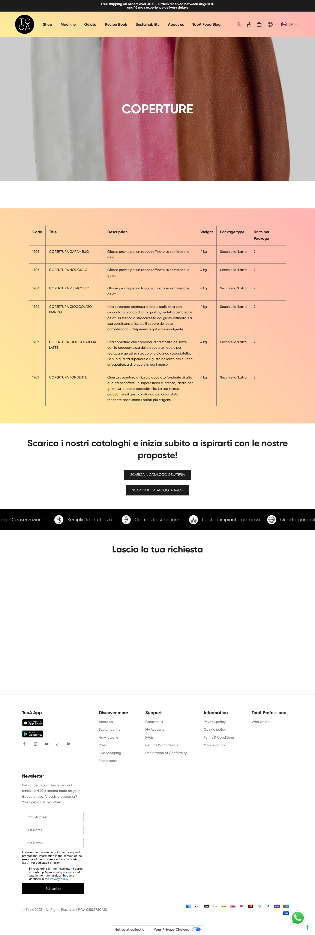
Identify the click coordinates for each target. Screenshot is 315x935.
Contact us (154, 722)
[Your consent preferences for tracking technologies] (307, 927)
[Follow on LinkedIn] (69, 744)
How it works (108, 737)
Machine (68, 24)
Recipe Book (116, 24)
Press (103, 745)
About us (176, 24)
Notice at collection (130, 929)
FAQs (149, 737)
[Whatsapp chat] (297, 917)
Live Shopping (110, 753)
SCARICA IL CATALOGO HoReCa (157, 490)
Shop (47, 24)
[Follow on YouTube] (46, 744)
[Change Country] (273, 24)
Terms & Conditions (219, 737)
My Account (154, 729)
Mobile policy (214, 745)
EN (291, 24)
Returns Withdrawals (161, 745)
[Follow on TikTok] (58, 744)
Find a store (108, 761)
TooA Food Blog (206, 24)
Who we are (261, 722)
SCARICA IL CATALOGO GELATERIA (157, 475)
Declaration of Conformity (166, 753)
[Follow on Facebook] (24, 744)
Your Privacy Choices (171, 929)
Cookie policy (215, 729)
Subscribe (53, 889)
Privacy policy (215, 722)
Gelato (90, 24)
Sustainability (147, 24)
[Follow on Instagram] (35, 744)
